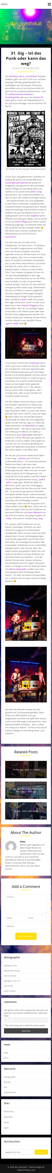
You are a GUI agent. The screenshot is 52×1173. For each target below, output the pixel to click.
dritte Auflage (21, 221)
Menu (4, 4)
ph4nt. (24, 299)
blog (6, 1052)
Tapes (24, 434)
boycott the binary (12, 970)
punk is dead (12, 323)
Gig (32, 369)
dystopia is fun (10, 965)
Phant (6, 1122)
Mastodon (8, 1117)
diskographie (9, 1077)
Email (6, 1016)
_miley (8, 518)
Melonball (30, 425)
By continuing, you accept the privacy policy (25, 1025)
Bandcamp (8, 1111)
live (5, 1087)
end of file (8, 986)
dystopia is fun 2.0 (12, 981)
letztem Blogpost (30, 305)
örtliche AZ (38, 97)
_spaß (40, 479)
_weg (40, 518)
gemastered (22, 182)
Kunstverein (10, 236)
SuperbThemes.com (26, 1170)
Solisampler (10, 182)
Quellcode (34, 363)
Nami (6, 1128)
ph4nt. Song (35, 191)
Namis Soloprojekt (17, 569)
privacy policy (10, 1092)
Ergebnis (35, 215)
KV (6, 103)
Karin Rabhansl (35, 512)
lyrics (6, 1058)
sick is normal (10, 975)
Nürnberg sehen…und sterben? (23, 76)
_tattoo (8, 482)
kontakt (7, 1082)
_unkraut (21, 458)
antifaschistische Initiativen (20, 94)
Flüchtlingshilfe (12, 97)
